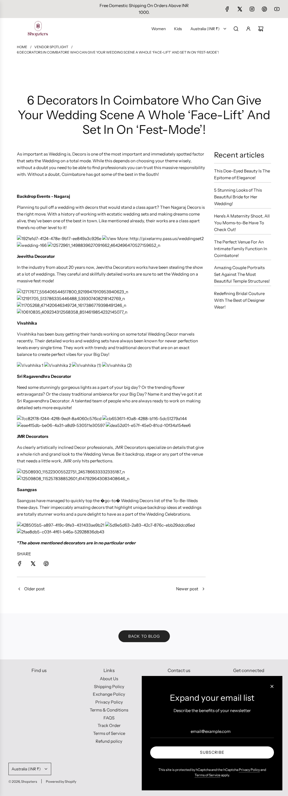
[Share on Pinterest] (46, 564)
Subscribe (212, 752)
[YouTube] (277, 9)
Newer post (187, 588)
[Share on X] (33, 564)
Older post (34, 588)
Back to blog (144, 636)
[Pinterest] (264, 9)
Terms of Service (207, 775)
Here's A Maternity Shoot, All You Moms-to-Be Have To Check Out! (242, 222)
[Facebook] (227, 9)
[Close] (272, 686)
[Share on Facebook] (20, 564)
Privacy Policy (249, 770)
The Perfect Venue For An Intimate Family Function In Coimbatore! (240, 248)
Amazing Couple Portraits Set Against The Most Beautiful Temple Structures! (242, 274)
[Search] (236, 29)
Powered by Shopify (61, 781)
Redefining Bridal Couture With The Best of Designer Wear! (239, 300)
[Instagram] (252, 9)
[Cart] (261, 29)
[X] (239, 9)
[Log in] (248, 29)
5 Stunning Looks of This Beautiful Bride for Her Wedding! (238, 196)
